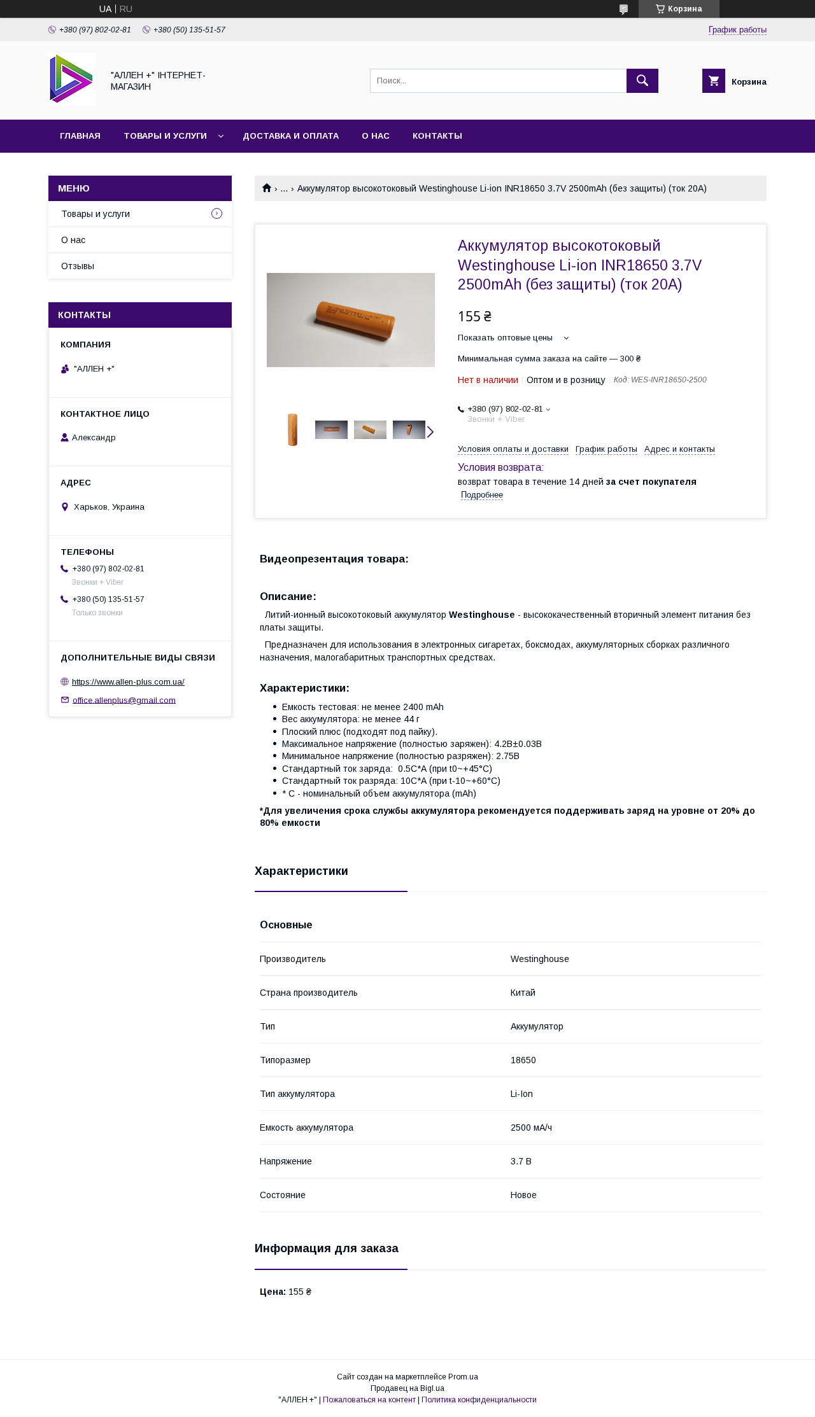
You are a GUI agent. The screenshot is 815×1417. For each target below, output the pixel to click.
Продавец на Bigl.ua (407, 1388)
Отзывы (77, 266)
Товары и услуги (165, 136)
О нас (376, 136)
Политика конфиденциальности (479, 1399)
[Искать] (642, 81)
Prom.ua (463, 1376)
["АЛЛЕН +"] (72, 103)
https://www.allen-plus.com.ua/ (128, 682)
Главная (80, 136)
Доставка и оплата (291, 136)
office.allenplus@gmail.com (124, 699)
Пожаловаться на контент (369, 1399)
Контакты (437, 136)
